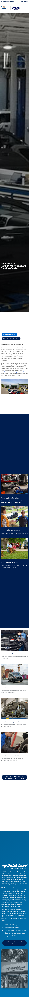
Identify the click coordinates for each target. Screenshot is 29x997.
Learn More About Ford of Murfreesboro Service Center (14, 777)
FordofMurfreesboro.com (8, 1)
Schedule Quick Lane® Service (14, 943)
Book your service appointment (14, 372)
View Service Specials (11, 339)
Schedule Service (9, 334)
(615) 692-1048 (24, 1)
